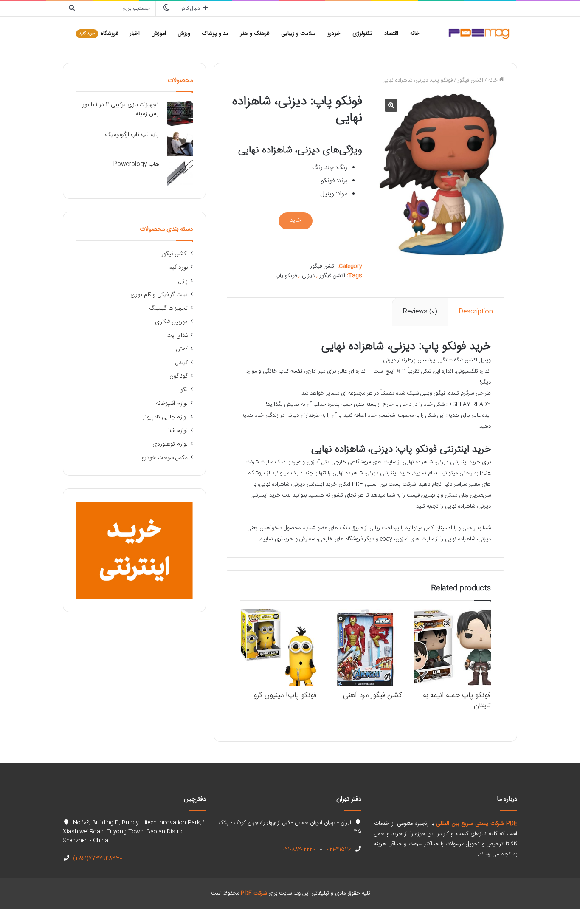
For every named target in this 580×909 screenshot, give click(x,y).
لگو (184, 390)
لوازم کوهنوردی (170, 444)
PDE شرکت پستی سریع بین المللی (476, 823)
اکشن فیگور (470, 80)
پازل (183, 281)
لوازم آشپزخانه (172, 403)
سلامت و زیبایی (298, 33)
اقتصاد (391, 33)
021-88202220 (298, 849)
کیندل (181, 362)
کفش (182, 349)
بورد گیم (178, 267)
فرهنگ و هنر (254, 33)
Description (476, 311)
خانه (415, 33)
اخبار (135, 33)
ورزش (184, 33)
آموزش (159, 33)
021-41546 (338, 849)
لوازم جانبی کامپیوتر (165, 417)
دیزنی (308, 275)
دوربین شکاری (171, 322)
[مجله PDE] (479, 33)
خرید (295, 220)
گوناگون (178, 376)
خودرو (334, 33)
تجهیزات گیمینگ (168, 308)
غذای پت (177, 335)
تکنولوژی (362, 33)
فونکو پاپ (286, 275)
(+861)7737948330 (96, 858)
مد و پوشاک (215, 33)
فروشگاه (98, 33)
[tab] (476, 312)
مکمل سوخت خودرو (165, 458)
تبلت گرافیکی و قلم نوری (159, 294)
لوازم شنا (178, 430)
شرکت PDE (254, 893)
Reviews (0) (420, 311)
